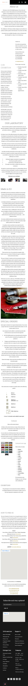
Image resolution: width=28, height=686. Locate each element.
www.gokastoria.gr (14, 593)
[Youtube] (20, 679)
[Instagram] (11, 679)
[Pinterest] (17, 679)
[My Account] (19, 2)
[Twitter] (14, 679)
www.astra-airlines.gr (16, 547)
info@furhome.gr (19, 61)
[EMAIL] (14, 604)
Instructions (18, 534)
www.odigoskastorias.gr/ (14, 588)
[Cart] (22, 2)
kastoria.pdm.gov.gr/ (14, 591)
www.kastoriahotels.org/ (14, 590)
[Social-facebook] (8, 679)
